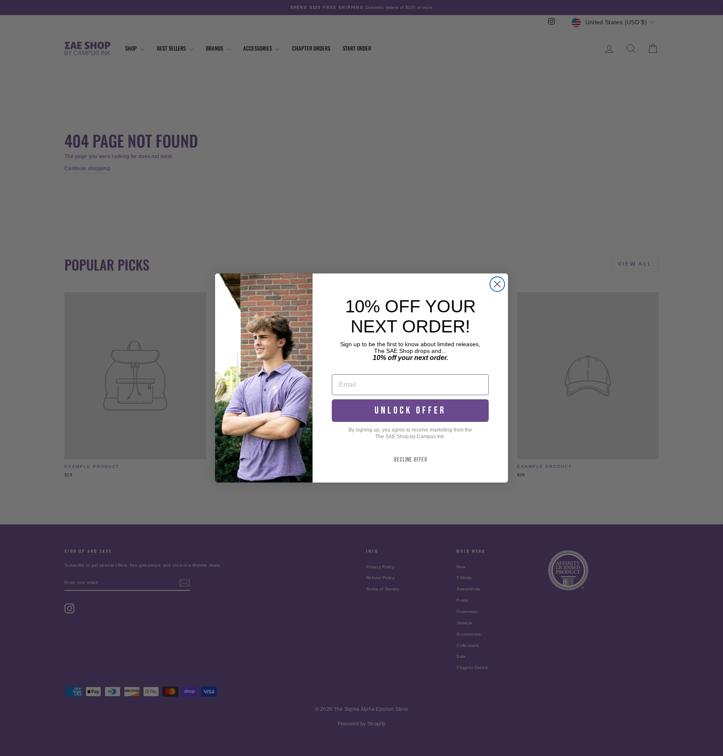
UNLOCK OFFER (410, 410)
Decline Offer (410, 460)
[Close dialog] (497, 284)
